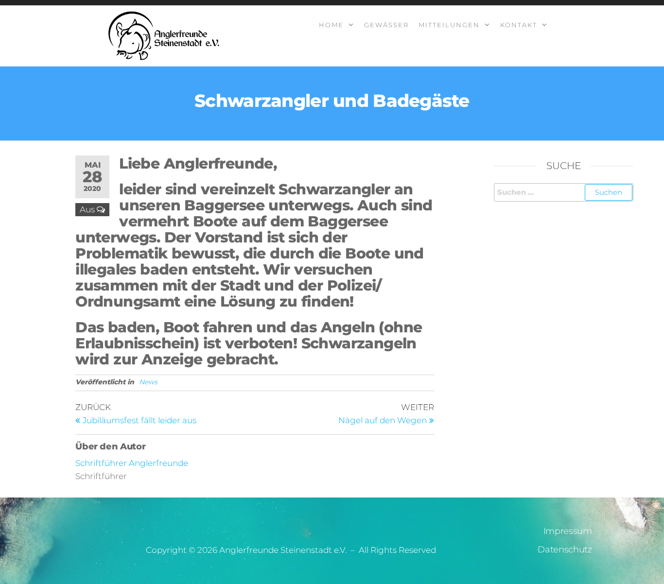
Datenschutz (565, 549)
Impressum (567, 531)
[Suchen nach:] (564, 192)
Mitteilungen (449, 25)
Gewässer (386, 25)
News (148, 382)
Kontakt (518, 25)
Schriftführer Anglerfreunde (131, 463)
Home (331, 25)
